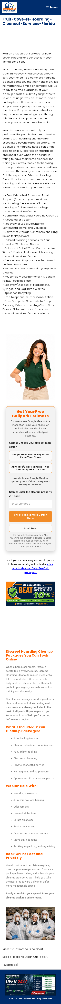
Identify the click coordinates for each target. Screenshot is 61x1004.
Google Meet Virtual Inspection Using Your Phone (30, 456)
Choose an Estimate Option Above (30, 516)
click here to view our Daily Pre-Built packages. (32, 568)
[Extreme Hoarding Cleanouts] (9, 7)
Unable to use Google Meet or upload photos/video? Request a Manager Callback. (30, 481)
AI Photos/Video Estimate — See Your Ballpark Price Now (30, 468)
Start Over (30, 528)
